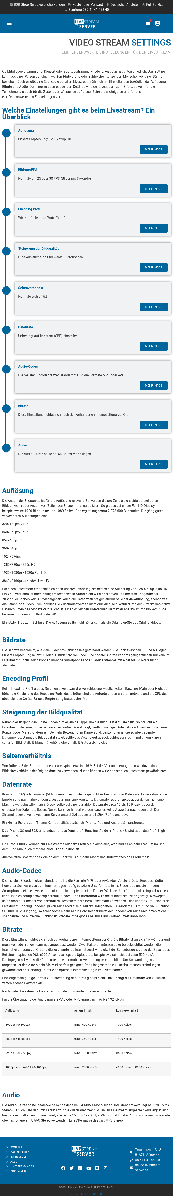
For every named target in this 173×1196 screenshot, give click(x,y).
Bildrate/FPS (27, 170)
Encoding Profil (29, 209)
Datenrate (25, 327)
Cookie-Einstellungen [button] (86, 1194)
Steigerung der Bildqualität (38, 248)
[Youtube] (88, 1168)
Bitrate (23, 406)
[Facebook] (63, 1168)
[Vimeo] (97, 1168)
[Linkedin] (80, 1168)
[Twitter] (72, 1168)
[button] (9, 23)
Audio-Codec (28, 367)
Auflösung (26, 130)
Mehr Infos (153, 149)
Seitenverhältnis (30, 288)
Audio (22, 445)
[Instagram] (105, 1168)
